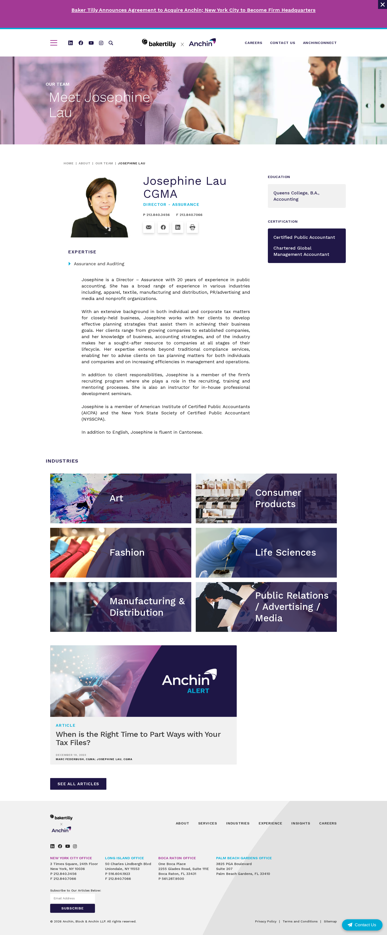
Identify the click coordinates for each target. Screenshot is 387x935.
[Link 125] (148, 227)
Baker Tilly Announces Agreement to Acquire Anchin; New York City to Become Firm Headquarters (193, 10)
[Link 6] (101, 42)
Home (69, 163)
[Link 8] (179, 43)
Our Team (104, 163)
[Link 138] (71, 823)
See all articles (78, 783)
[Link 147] (67, 846)
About (84, 163)
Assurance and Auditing (96, 264)
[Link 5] (91, 42)
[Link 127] (177, 227)
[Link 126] (163, 227)
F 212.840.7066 (189, 215)
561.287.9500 (173, 878)
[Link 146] (60, 846)
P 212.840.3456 (156, 215)
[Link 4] (80, 42)
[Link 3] (70, 42)
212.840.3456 (65, 874)
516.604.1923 (119, 874)
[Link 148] (75, 846)
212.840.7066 (65, 878)
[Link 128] (192, 227)
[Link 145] (52, 846)
